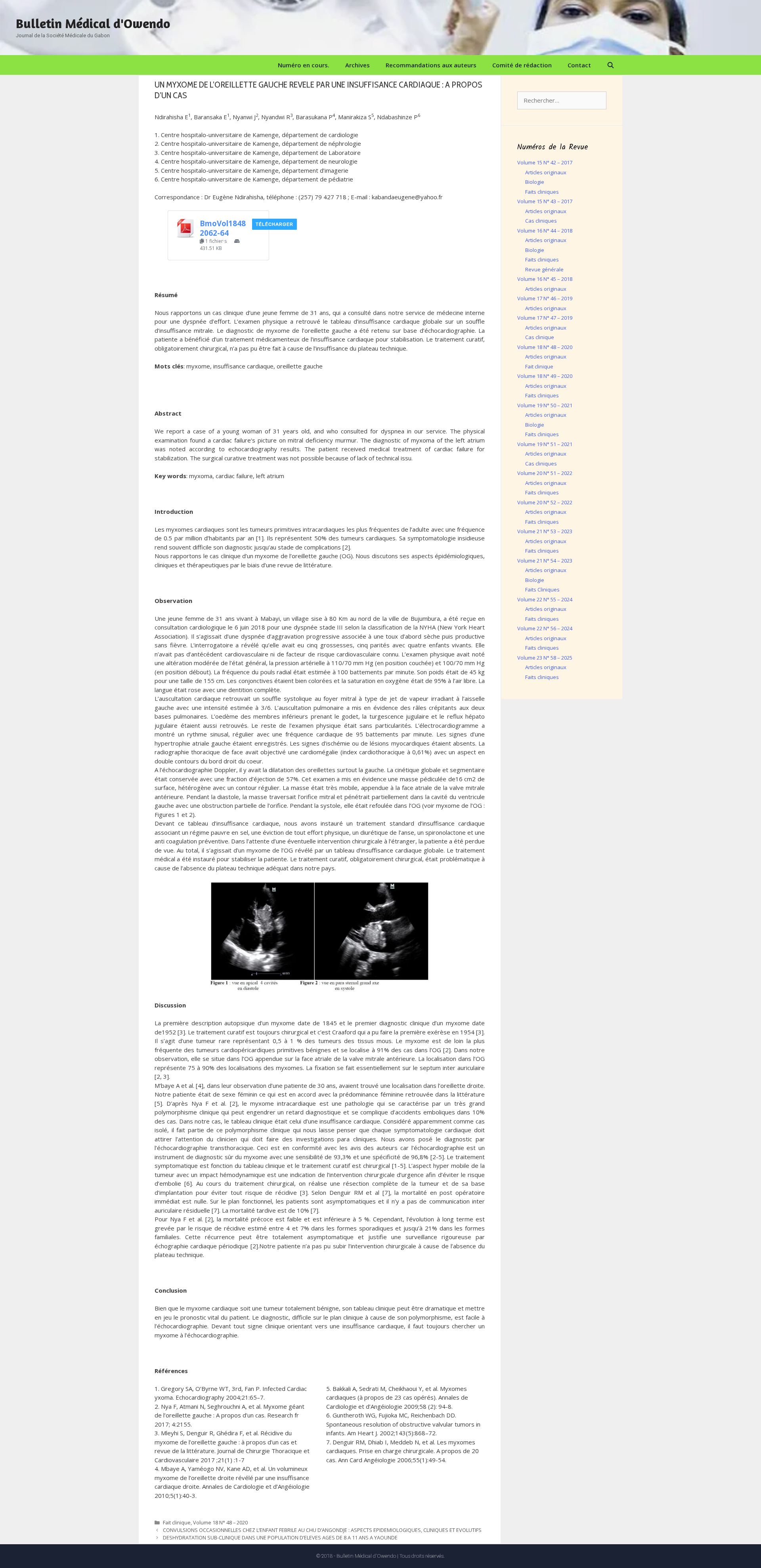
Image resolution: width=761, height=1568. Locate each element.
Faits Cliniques (542, 589)
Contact (579, 65)
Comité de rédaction (522, 65)
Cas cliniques (541, 220)
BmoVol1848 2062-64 (223, 228)
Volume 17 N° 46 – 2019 (544, 298)
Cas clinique (539, 337)
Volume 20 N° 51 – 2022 (544, 473)
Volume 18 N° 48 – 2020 (220, 1522)
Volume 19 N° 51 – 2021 (544, 444)
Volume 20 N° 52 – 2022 (544, 502)
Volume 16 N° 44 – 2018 (544, 230)
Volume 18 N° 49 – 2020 (544, 376)
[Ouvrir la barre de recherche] (610, 65)
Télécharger (274, 224)
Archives (357, 65)
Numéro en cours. (303, 65)
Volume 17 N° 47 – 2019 (544, 317)
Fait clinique (177, 1522)
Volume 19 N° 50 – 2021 (544, 405)
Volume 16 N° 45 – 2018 (544, 278)
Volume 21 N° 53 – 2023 (544, 531)
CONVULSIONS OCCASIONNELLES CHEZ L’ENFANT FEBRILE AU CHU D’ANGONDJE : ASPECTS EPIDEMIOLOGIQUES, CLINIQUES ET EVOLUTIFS (322, 1530)
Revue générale (544, 269)
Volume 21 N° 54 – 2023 (544, 560)
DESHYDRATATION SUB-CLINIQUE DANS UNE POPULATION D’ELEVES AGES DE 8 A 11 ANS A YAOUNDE (280, 1537)
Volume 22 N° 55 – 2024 (544, 599)
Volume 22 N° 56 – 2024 (544, 628)
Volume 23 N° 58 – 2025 (544, 657)
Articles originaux (545, 172)
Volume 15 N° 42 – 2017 (544, 162)
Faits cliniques (542, 191)
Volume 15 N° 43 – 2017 (544, 201)
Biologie (534, 181)
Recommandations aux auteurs (431, 65)
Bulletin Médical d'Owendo (93, 23)
